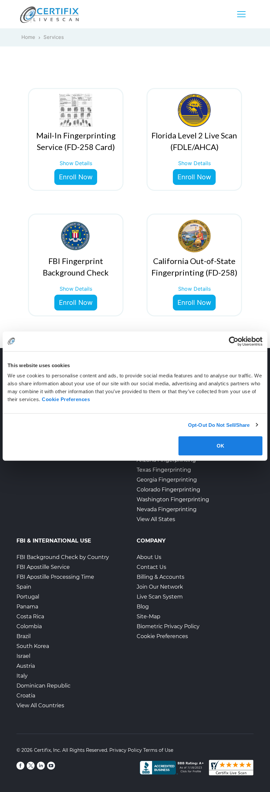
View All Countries (40, 705)
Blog (143, 606)
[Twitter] (31, 766)
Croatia (25, 695)
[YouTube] (51, 766)
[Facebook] (20, 766)
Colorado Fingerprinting (168, 489)
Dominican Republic (43, 686)
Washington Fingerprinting (173, 499)
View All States (156, 519)
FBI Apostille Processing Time (55, 577)
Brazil (23, 636)
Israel (23, 656)
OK (220, 446)
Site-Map (148, 616)
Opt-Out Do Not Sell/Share (219, 424)
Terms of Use (158, 750)
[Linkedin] (41, 766)
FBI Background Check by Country (62, 557)
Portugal (27, 597)
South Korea (32, 646)
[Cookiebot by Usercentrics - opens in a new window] (233, 341)
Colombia (29, 626)
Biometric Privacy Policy (168, 626)
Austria (25, 666)
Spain (23, 587)
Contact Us (151, 567)
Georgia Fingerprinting (167, 480)
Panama (27, 606)
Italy (22, 676)
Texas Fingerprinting (164, 470)
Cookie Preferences (162, 636)
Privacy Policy (125, 750)
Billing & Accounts (160, 577)
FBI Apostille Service (43, 567)
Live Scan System (160, 597)
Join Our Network (160, 587)
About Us (149, 557)
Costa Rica (30, 616)
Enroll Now (76, 177)
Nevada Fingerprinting (167, 509)
